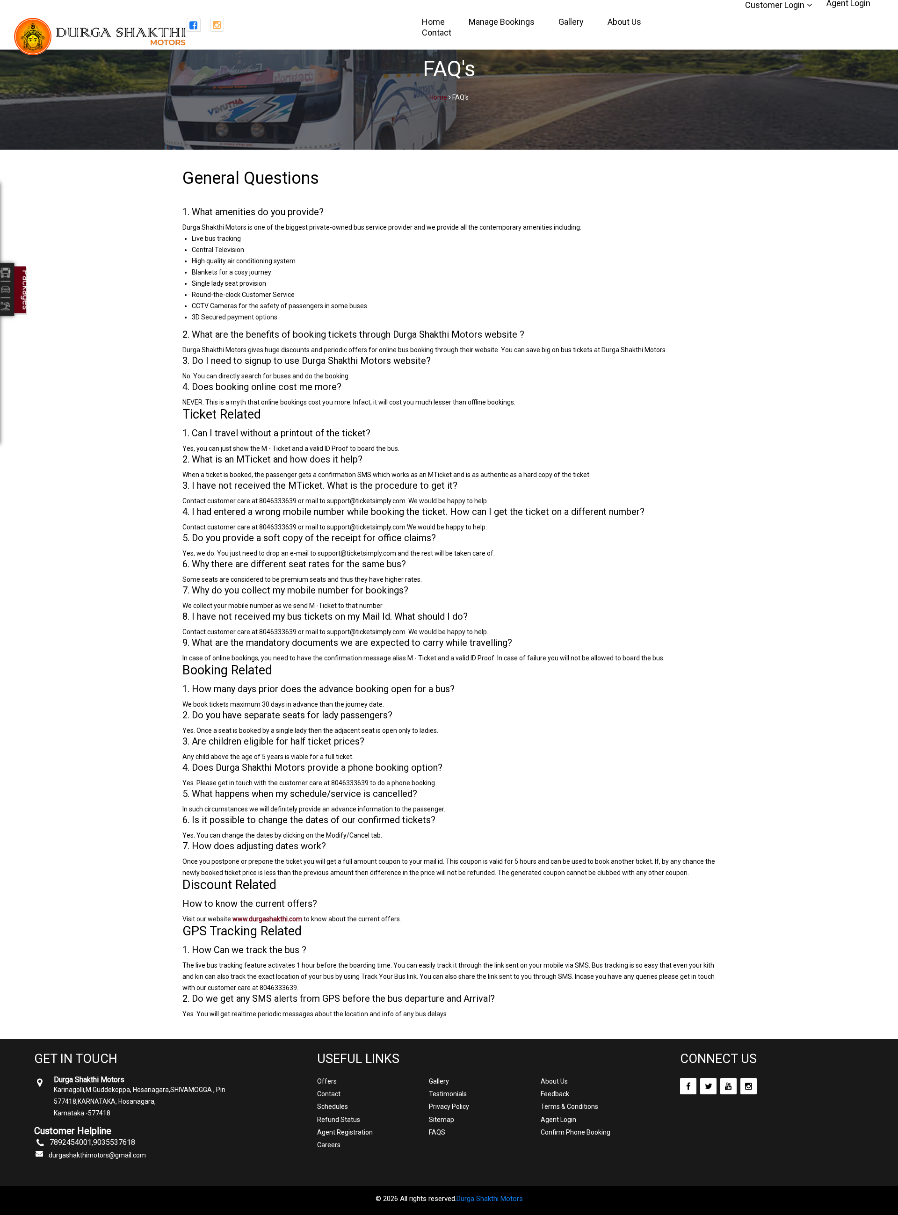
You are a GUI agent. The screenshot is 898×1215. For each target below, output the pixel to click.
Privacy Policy (449, 1106)
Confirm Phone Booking (575, 1132)
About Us (624, 21)
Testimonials (448, 1094)
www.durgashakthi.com (267, 919)
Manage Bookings (502, 21)
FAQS (437, 1132)
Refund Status (338, 1119)
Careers (328, 1145)
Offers (327, 1081)
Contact (436, 32)
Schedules (332, 1106)
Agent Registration (345, 1132)
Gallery (571, 21)
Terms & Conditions (569, 1106)
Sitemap (441, 1119)
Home (433, 21)
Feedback (555, 1094)
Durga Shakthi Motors (489, 1198)
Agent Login (558, 1119)
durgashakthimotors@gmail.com (97, 1155)
